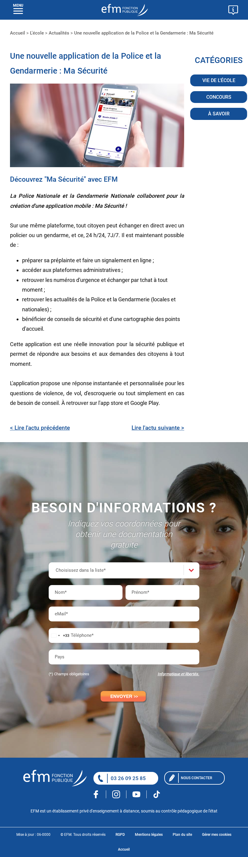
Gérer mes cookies (216, 834)
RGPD (120, 834)
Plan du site (182, 834)
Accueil (124, 849)
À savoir (219, 114)
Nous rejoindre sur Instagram (116, 794)
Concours (218, 97)
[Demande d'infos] (233, 10)
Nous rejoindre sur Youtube (136, 794)
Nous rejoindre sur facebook (96, 794)
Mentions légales (149, 834)
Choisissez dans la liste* (81, 570)
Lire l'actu (158, 427)
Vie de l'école (218, 80)
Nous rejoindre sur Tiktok (157, 794)
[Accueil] (57, 778)
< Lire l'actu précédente (40, 427)
